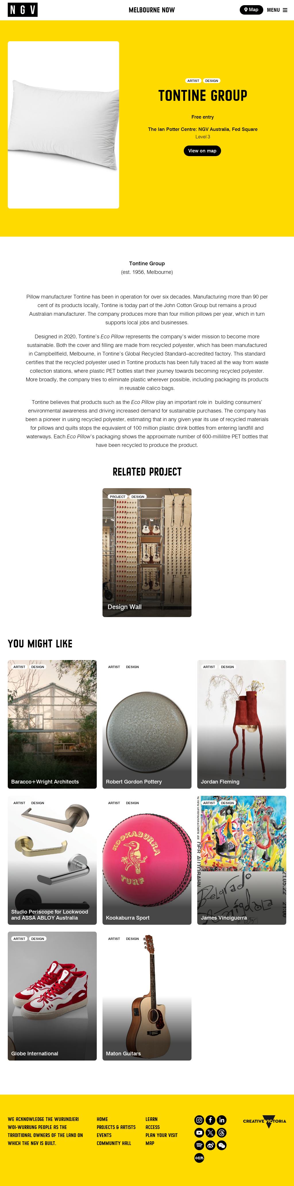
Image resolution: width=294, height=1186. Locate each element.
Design (211, 81)
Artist (193, 81)
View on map (202, 151)
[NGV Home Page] (23, 10)
